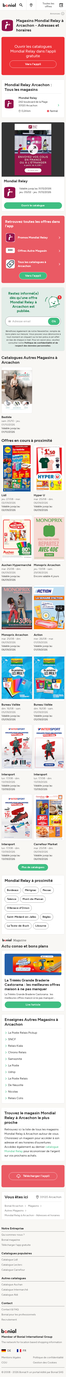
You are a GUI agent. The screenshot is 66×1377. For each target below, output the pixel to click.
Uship (11, 1072)
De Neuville (15, 1085)
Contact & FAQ (10, 1309)
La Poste (13, 1065)
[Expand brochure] (33, 149)
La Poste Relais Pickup (22, 1032)
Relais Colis (15, 1098)
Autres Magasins (14, 1210)
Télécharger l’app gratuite (16, 1244)
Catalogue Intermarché (14, 1289)
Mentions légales (11, 1357)
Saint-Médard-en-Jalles (21, 916)
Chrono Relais (17, 1052)
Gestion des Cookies (45, 1362)
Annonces (55, 13)
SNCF (12, 1039)
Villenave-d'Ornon (18, 908)
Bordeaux (13, 890)
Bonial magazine (10, 1239)
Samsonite (15, 1059)
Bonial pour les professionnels (18, 1314)
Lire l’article (33, 1004)
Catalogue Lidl (9, 1259)
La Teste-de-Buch (18, 925)
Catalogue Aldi (9, 1294)
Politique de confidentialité (48, 1357)
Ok (54, 321)
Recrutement (9, 1319)
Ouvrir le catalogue (33, 205)
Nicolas (13, 1091)
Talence (11, 899)
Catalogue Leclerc (11, 1264)
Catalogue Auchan (12, 1284)
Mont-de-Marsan (33, 899)
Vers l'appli (33, 64)
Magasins (33, 1206)
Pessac (47, 890)
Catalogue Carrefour (13, 1269)
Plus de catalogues (33, 867)
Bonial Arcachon (14, 1206)
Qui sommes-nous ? (13, 1234)
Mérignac (30, 890)
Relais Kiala (15, 1045)
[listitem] (16, 400)
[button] (33, 166)
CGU (4, 1362)
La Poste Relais (17, 1078)
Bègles (47, 916)
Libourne (40, 925)
